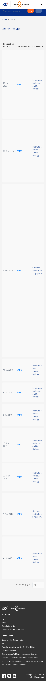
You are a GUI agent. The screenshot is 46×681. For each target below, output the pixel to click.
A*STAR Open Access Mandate (14, 665)
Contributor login (8, 626)
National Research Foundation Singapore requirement (22, 661)
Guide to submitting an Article (13, 640)
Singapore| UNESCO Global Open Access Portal (20, 657)
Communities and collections (13, 629)
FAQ (3, 643)
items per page (23, 584)
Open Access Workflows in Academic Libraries (19, 654)
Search (4, 622)
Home (4, 19)
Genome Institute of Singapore (37, 270)
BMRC (19, 84)
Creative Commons (9, 650)
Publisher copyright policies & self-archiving (18, 647)
